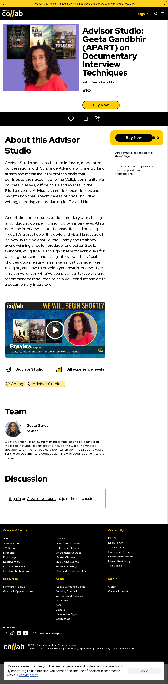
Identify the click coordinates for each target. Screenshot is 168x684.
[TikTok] (12, 633)
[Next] (164, 3)
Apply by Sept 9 (123, 3)
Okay (144, 670)
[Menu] (162, 13)
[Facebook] (19, 633)
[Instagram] (6, 633)
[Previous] (3, 3)
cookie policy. (28, 675)
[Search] (156, 13)
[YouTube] (25, 633)
